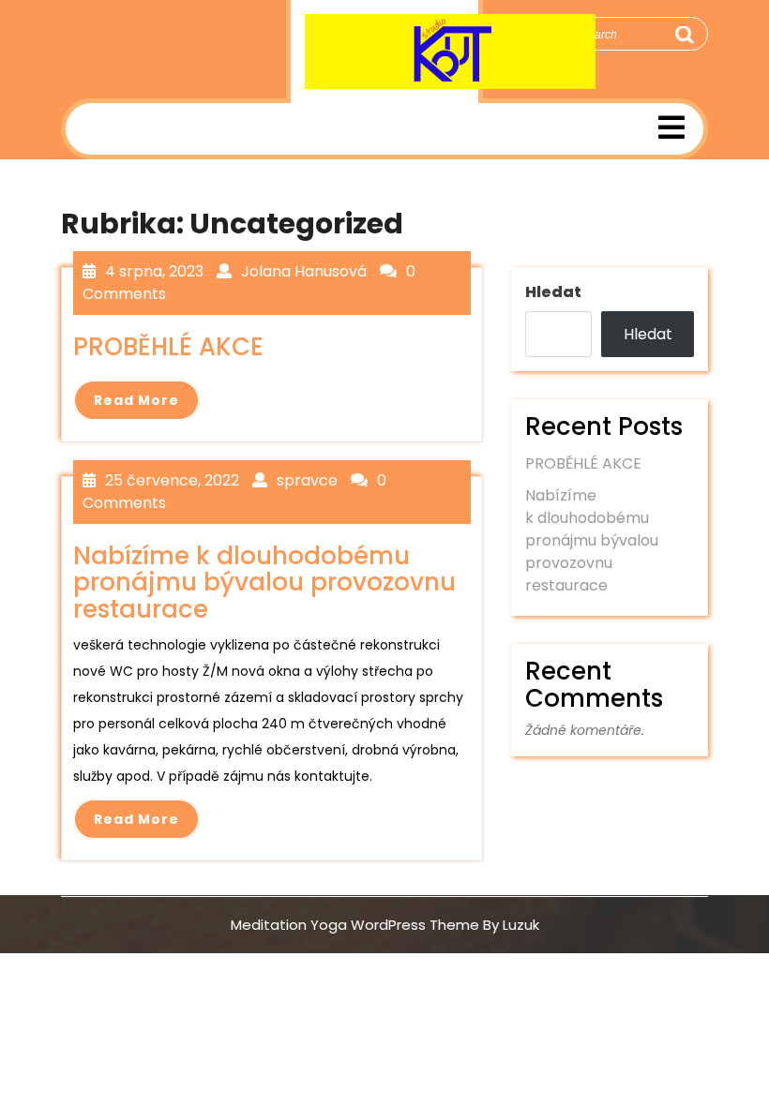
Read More (136, 400)
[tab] (671, 128)
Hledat (553, 292)
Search (684, 34)
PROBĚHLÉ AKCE (583, 463)
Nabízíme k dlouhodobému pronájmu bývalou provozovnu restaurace (591, 540)
